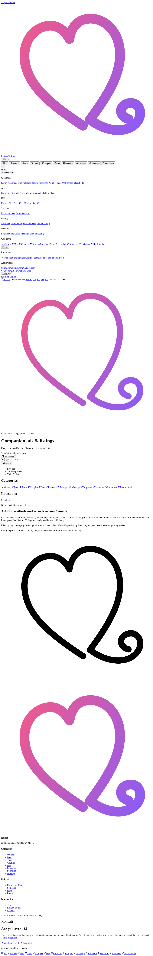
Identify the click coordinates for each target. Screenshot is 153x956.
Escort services (8, 213)
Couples (25, 244)
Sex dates (5, 223)
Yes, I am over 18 (11, 943)
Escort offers (7, 203)
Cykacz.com (29, 268)
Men (16, 244)
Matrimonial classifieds (73, 183)
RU (38, 279)
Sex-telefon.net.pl (56, 257)
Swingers (85, 244)
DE (42, 279)
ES (46, 279)
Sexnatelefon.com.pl (23, 257)
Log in (13, 276)
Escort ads (6, 193)
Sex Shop (27, 271)
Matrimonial (98, 244)
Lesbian (62, 244)
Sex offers (18, 203)
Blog (9, 890)
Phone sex (8, 257)
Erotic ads (24, 193)
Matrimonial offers (32, 203)
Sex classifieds (41, 183)
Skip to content (8, 2)
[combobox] (18, 459)
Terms (10, 905)
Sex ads (15, 193)
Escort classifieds (9, 183)
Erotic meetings (37, 233)
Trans (34, 244)
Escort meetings (21, 233)
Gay (53, 244)
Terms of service (9, 937)
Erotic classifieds (26, 183)
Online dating (43, 223)
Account (6, 274)
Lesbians (11, 868)
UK (34, 279)
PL (30, 279)
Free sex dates (29, 223)
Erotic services (23, 213)
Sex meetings (7, 233)
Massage (44, 244)
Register (5, 276)
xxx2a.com (17, 268)
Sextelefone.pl (40, 257)
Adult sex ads (55, 183)
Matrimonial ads (37, 193)
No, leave (26, 943)
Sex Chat (17, 271)
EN (27, 279)
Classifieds (7, 172)
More (5, 247)
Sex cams (8, 271)
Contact (10, 910)
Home (4, 169)
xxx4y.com (6, 268)
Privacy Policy (14, 907)
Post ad (10, 893)
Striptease (73, 244)
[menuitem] (4, 163)
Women (7, 244)
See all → (5, 500)
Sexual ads (50, 193)
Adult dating (16, 223)
